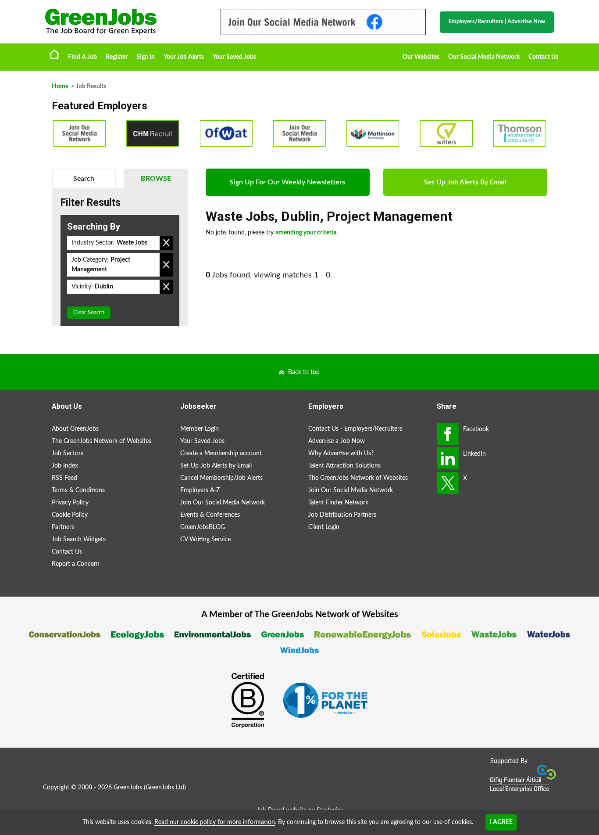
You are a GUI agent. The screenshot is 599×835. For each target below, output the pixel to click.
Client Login (323, 527)
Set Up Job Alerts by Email (216, 466)
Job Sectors (67, 453)
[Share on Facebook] (448, 434)
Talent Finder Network (338, 503)
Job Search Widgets (79, 539)
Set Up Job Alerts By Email (465, 182)
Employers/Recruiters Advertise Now (497, 22)
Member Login (199, 429)
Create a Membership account (221, 453)
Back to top (304, 372)
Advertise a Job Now (336, 441)
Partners (63, 527)
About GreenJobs (75, 429)
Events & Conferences (210, 515)
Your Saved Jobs (234, 57)
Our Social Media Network (484, 57)
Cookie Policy (70, 515)
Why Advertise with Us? (341, 453)
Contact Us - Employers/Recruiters (355, 429)
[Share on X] (448, 483)
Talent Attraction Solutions (344, 466)
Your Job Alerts (184, 57)
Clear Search (88, 313)
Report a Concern (76, 564)
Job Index (65, 466)
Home (54, 54)
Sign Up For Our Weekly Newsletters (287, 182)
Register (117, 57)
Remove (166, 243)
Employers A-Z (200, 490)
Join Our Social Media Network (222, 503)
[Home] (124, 22)
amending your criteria (305, 233)
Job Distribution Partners (342, 515)
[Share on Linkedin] (448, 458)
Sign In (145, 57)
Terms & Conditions (78, 490)
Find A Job (82, 57)
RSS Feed (64, 478)
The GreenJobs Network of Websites (101, 441)
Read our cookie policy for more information (214, 822)
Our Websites (421, 57)
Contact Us (543, 57)
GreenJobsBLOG (202, 527)
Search (83, 178)
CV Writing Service (205, 539)
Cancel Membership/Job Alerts (221, 478)
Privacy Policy (70, 503)
